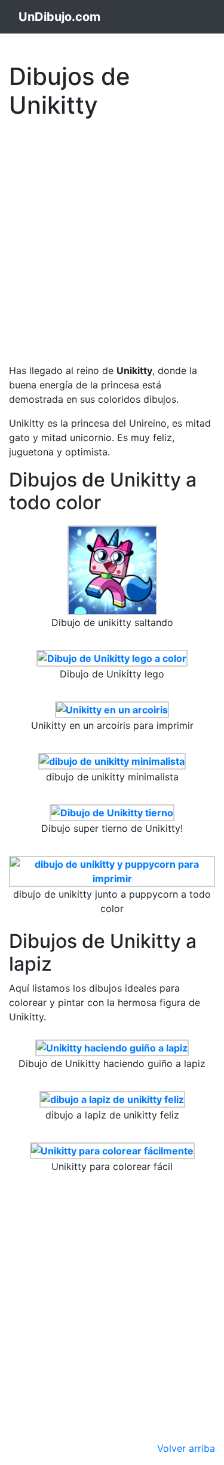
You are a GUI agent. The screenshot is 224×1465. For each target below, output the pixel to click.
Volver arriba (186, 1448)
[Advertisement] (112, 236)
